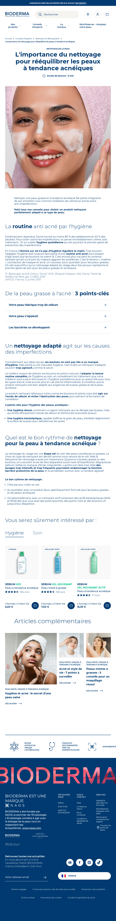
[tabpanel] (58, 577)
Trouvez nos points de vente (105, 827)
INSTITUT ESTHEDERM (64, 811)
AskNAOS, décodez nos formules (102, 802)
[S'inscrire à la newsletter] (45, 877)
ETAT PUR (62, 806)
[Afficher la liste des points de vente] (88, 14)
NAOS (60, 803)
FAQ (79, 803)
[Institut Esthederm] (40, 836)
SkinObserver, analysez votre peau (102, 811)
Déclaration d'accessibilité (93, 889)
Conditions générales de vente (82, 821)
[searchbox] (61, 14)
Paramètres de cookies (51, 897)
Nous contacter (81, 813)
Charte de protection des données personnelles (53, 889)
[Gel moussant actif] (94, 562)
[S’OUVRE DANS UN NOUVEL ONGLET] (14, 805)
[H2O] (22, 562)
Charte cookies (28, 897)
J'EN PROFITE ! (81, 3)
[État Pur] (12, 844)
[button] (107, 14)
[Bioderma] (12, 836)
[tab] (14, 533)
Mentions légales (18, 889)
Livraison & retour (82, 807)
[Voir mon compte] (97, 14)
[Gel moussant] (58, 562)
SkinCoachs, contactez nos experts (102, 819)
